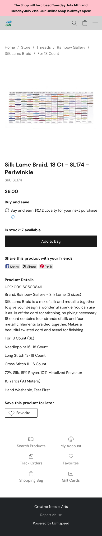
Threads (44, 47)
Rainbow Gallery (71, 47)
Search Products (31, 445)
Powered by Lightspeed (51, 523)
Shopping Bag (31, 480)
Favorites (71, 463)
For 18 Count (48, 53)
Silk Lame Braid (18, 53)
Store (25, 47)
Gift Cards (71, 480)
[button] (8, 23)
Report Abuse (51, 515)
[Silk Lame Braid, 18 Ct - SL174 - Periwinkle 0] (51, 108)
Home (10, 47)
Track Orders (31, 463)
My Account (70, 445)
